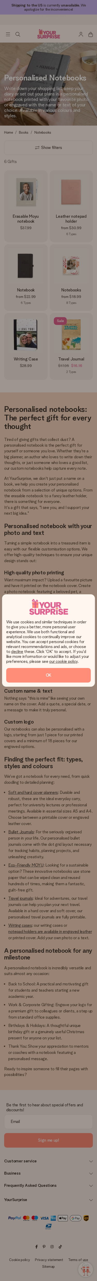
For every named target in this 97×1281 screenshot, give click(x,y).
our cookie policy (63, 661)
